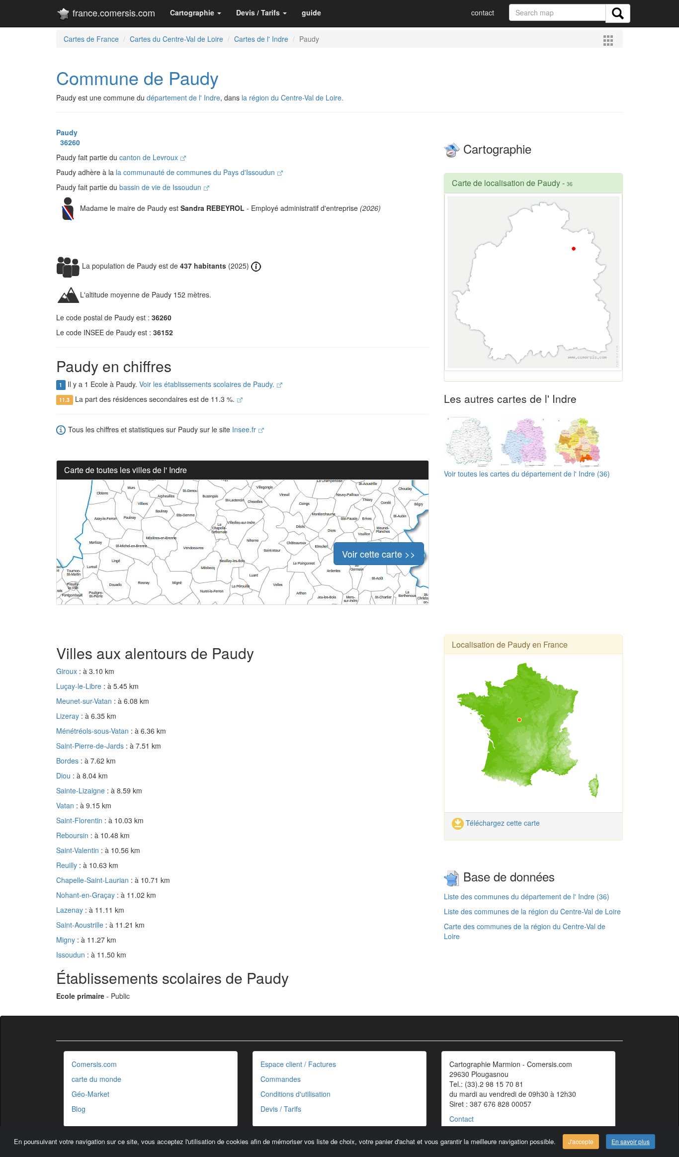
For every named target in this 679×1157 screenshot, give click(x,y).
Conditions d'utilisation (295, 1094)
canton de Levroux (149, 157)
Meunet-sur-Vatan (85, 701)
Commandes (280, 1079)
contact (482, 12)
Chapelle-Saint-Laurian (93, 880)
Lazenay (70, 910)
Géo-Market (90, 1094)
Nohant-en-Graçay (86, 895)
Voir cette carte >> (379, 553)
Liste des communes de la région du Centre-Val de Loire (532, 911)
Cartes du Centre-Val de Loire (176, 39)
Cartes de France (91, 39)
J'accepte (581, 1141)
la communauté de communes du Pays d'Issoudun (196, 172)
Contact (461, 1119)
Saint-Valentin (78, 850)
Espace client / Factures (298, 1064)
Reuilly (67, 865)
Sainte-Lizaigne (81, 790)
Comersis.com (94, 1064)
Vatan (66, 805)
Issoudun (71, 955)
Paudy (67, 132)
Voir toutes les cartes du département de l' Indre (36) (527, 474)
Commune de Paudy (137, 77)
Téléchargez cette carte (502, 823)
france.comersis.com (112, 12)
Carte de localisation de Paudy (506, 183)
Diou (64, 775)
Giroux (67, 671)
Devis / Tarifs (280, 1109)
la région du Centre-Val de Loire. (292, 97)
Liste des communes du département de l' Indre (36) (526, 896)
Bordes (68, 761)
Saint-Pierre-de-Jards (91, 746)
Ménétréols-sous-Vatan (93, 731)
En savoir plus (630, 1141)
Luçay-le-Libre (79, 686)
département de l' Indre (183, 97)
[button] (196, 12)
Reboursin (73, 835)
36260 (68, 142)
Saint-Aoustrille (80, 925)
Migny (66, 940)
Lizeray (68, 716)
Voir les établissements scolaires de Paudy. (207, 384)
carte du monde (96, 1079)
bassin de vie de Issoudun (161, 187)
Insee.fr (245, 429)
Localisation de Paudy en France (510, 644)
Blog (78, 1109)
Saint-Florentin (80, 820)
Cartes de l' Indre (261, 39)
